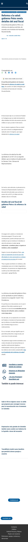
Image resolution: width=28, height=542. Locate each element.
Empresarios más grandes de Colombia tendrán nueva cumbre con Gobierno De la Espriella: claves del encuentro (14, 429)
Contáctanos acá (14, 500)
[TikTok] (15, 477)
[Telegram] (15, 72)
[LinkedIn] (9, 72)
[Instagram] (13, 477)
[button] (27, 4)
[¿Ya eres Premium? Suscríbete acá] (4, 378)
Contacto (14, 527)
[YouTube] (18, 477)
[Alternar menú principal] (2, 4)
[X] (5, 72)
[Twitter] (7, 477)
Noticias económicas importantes (9, 12)
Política (14, 529)
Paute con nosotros (14, 534)
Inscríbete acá (7, 518)
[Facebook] (12, 72)
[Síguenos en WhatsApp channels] (4, 371)
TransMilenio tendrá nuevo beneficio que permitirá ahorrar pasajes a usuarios (13, 451)
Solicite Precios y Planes (14, 531)
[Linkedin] (10, 477)
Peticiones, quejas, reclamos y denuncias (11, 537)
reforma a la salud (14, 134)
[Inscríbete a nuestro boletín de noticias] (4, 365)
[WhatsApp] (2, 72)
